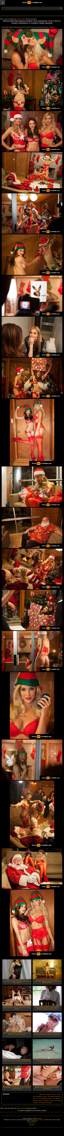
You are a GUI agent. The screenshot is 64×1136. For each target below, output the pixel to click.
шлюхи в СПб (20, 19)
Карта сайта (32, 1122)
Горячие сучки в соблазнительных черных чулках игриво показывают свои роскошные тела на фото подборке (17, 1008)
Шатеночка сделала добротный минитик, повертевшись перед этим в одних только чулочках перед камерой (17, 981)
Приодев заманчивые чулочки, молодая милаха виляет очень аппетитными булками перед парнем (17, 1060)
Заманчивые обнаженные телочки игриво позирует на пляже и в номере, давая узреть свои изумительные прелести (47, 1061)
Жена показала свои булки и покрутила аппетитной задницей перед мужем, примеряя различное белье (47, 981)
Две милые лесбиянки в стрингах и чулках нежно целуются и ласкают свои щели (16, 1033)
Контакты (32, 1124)
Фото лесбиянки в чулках (45, 1098)
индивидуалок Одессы (38, 1119)
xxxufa (39, 1118)
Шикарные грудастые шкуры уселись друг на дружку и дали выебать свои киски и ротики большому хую (47, 1087)
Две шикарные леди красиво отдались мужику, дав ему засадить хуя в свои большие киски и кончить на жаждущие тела (17, 1087)
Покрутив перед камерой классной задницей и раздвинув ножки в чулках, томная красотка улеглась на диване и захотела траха (47, 1008)
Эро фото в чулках (49, 1100)
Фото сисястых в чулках (45, 1102)
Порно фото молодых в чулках (47, 1094)
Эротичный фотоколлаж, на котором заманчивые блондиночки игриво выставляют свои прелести (47, 1033)
